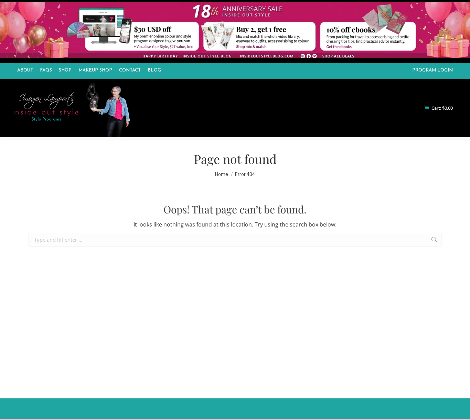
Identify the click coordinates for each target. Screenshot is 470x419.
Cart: (442, 108)
